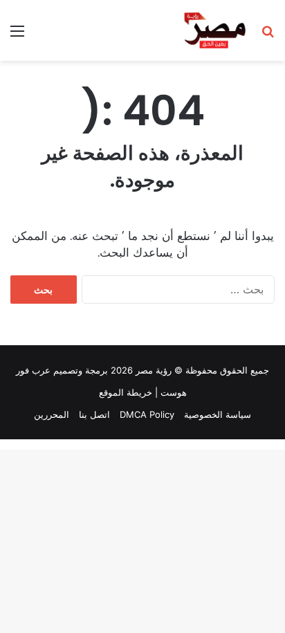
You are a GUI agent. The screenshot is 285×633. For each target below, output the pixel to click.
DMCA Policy (147, 414)
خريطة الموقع (125, 392)
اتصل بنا (94, 414)
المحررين (51, 414)
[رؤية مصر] (214, 30)
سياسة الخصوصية (217, 414)
